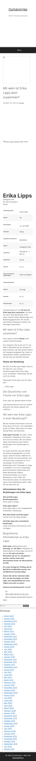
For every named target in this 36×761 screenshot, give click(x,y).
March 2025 (9, 616)
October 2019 (9, 721)
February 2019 (10, 731)
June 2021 (8, 675)
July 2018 (8, 747)
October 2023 (9, 624)
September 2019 (10, 723)
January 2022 (9, 657)
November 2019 (10, 718)
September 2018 (10, 744)
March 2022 (9, 654)
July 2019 (8, 729)
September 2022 (11, 644)
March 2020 (9, 708)
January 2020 (9, 713)
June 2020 (8, 701)
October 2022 (9, 642)
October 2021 (9, 665)
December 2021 (10, 660)
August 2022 (9, 647)
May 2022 (8, 652)
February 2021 (10, 683)
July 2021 (8, 672)
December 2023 (10, 621)
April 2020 (8, 706)
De (6, 591)
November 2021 (10, 662)
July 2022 (8, 649)
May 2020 (8, 703)
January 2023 (9, 634)
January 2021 (9, 685)
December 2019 (10, 716)
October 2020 (9, 690)
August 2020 (9, 695)
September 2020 (11, 693)
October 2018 (9, 741)
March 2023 (9, 631)
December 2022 (10, 637)
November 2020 (10, 688)
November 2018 (10, 739)
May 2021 (8, 677)
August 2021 (9, 670)
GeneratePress (18, 758)
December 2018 (10, 736)
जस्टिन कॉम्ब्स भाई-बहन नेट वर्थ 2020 (16, 594)
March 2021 (8, 680)
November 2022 (10, 639)
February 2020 (10, 711)
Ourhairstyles (18, 9)
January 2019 (9, 734)
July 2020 (8, 698)
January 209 (9, 749)
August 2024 (9, 619)
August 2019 (9, 726)
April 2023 (8, 629)
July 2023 (8, 626)
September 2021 (10, 667)
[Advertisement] (18, 35)
